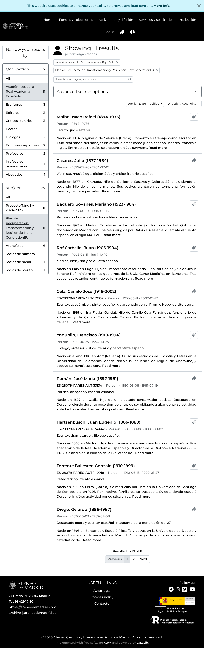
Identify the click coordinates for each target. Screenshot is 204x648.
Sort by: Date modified (144, 103)
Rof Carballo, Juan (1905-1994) (87, 247)
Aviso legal (102, 591)
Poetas (25, 130)
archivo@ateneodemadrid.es (32, 613)
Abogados (25, 176)
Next (143, 559)
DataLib (142, 642)
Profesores (25, 155)
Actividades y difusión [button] (116, 20)
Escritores (25, 106)
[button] (121, 32)
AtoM (107, 642)
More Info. (162, 6)
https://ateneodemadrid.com (32, 607)
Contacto (101, 603)
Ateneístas (25, 247)
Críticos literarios (25, 122)
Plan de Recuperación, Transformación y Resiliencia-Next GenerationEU (25, 227)
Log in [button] (109, 32)
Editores (25, 114)
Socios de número (25, 255)
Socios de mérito (25, 271)
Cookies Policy (101, 597)
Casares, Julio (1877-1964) (82, 160)
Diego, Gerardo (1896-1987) (84, 509)
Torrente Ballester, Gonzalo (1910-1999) (96, 465)
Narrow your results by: (25, 52)
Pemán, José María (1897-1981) (87, 378)
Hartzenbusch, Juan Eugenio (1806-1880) (98, 422)
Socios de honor (25, 263)
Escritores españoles (25, 146)
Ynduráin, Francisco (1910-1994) (89, 335)
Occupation (17, 69)
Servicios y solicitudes (156, 20)
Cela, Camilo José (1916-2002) (86, 291)
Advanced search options (82, 91)
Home (48, 20)
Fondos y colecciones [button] (76, 20)
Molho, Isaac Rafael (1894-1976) (88, 117)
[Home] (15, 26)
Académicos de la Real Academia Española (25, 91)
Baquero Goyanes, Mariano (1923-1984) (96, 204)
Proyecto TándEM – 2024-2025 (25, 208)
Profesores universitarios (25, 164)
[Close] (199, 5)
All (8, 78)
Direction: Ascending (182, 103)
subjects (14, 187)
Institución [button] (187, 20)
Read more (158, 148)
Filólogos (25, 138)
